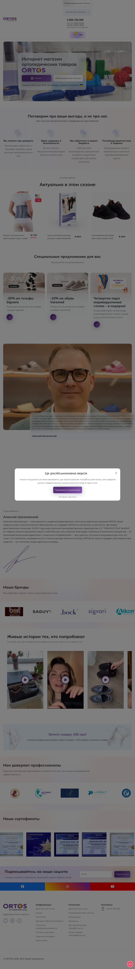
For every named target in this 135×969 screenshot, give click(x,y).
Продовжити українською (67, 490)
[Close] (116, 473)
